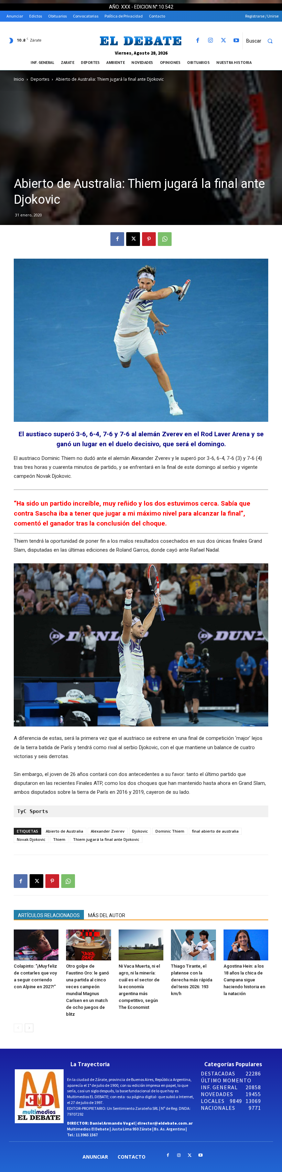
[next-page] (29, 1028)
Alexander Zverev (107, 831)
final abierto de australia (215, 831)
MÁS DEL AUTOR (106, 915)
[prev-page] (18, 1028)
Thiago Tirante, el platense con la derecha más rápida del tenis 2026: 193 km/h (191, 979)
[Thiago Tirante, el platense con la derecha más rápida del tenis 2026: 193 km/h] (193, 944)
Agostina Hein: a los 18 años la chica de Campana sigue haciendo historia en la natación (244, 979)
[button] (262, 40)
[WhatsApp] (165, 239)
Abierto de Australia (64, 831)
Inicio (19, 79)
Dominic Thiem (169, 831)
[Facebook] (198, 40)
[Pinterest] (149, 239)
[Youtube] (236, 40)
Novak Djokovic (31, 839)
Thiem (59, 839)
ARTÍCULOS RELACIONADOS (49, 915)
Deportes (40, 79)
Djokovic (140, 831)
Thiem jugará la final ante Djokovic (106, 839)
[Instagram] (210, 40)
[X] (223, 40)
